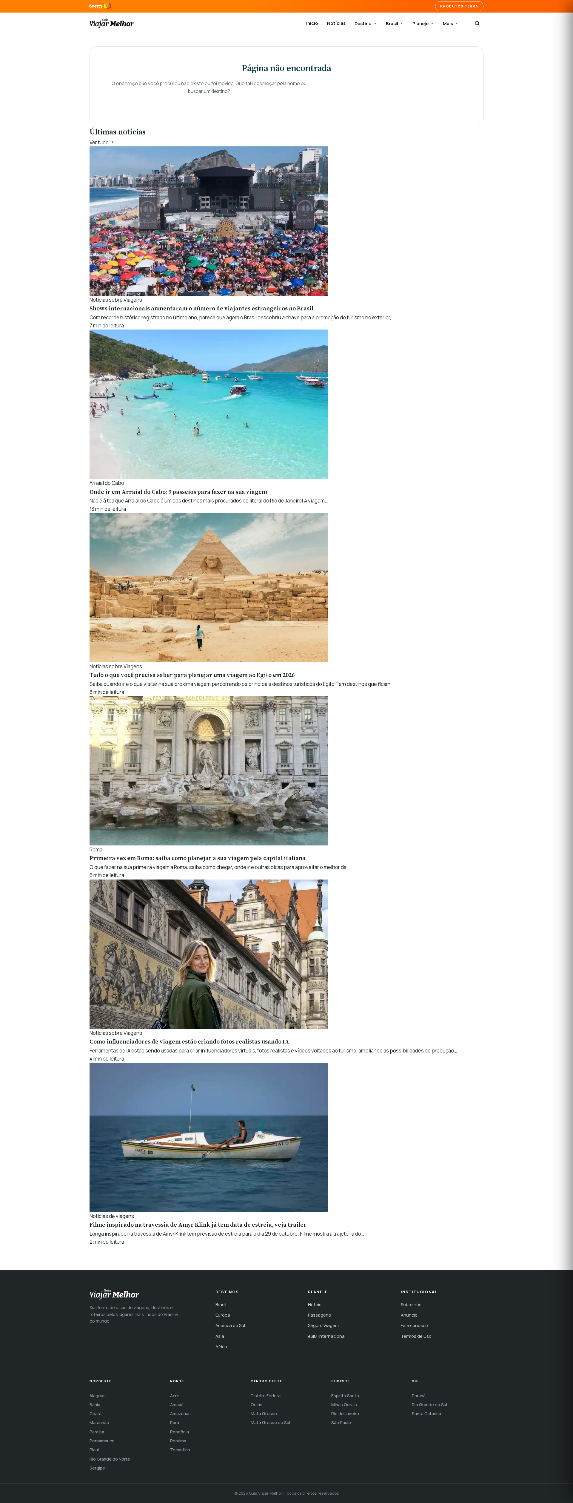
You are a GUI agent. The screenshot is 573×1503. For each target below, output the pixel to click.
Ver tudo (100, 142)
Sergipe (97, 1468)
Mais (448, 23)
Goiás (256, 1404)
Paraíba (97, 1432)
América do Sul (230, 1325)
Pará (174, 1422)
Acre (174, 1395)
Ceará (95, 1413)
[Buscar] (477, 23)
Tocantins (180, 1450)
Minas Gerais (344, 1404)
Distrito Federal (266, 1395)
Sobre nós (411, 1304)
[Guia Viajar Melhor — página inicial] (112, 23)
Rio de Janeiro (345, 1413)
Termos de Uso (416, 1336)
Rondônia (179, 1432)
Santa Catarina (426, 1413)
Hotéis (314, 1304)
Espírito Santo (345, 1395)
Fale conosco (414, 1325)
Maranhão (99, 1422)
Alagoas (98, 1395)
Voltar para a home (209, 103)
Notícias (336, 23)
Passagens (319, 1315)
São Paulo (341, 1422)
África (221, 1346)
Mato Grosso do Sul (270, 1422)
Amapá (177, 1404)
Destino (363, 23)
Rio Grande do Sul (429, 1404)
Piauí (94, 1450)
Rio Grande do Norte (110, 1459)
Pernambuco (102, 1441)
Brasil (392, 23)
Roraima (178, 1441)
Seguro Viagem (323, 1325)
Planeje (420, 23)
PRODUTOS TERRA (459, 6)
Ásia (219, 1336)
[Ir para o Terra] (100, 6)
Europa (222, 1315)
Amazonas (180, 1413)
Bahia (95, 1404)
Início (312, 23)
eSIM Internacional (327, 1336)
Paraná (419, 1395)
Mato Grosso (264, 1413)
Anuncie (409, 1315)
